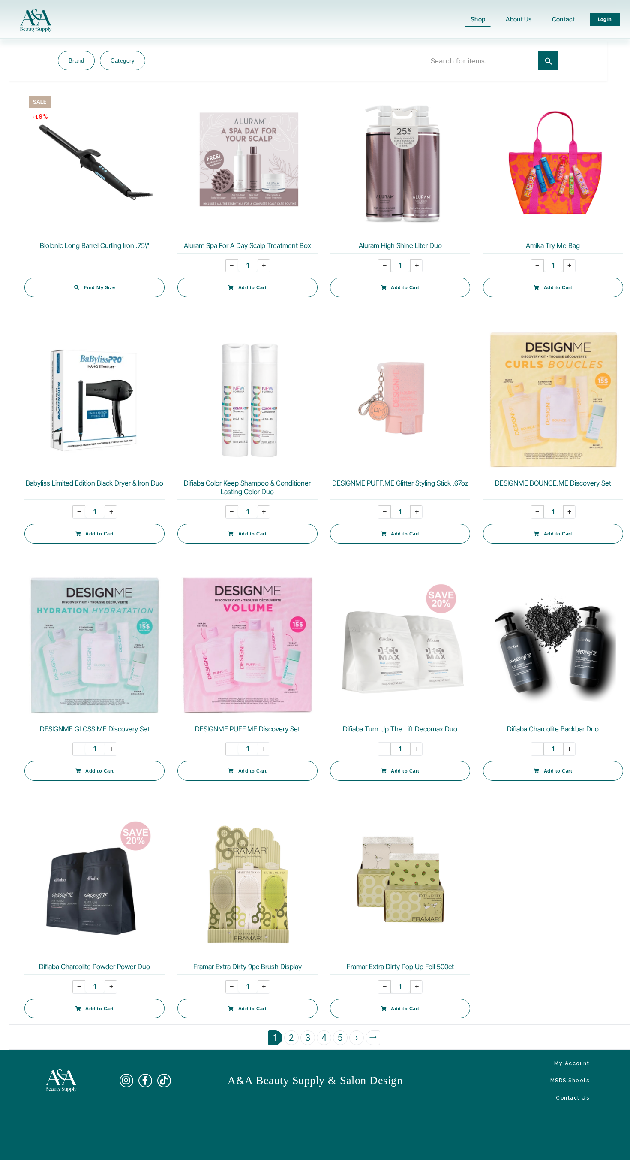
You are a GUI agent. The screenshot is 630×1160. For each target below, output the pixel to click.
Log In (605, 19)
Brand (76, 60)
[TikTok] (164, 1081)
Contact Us (572, 1098)
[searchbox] (480, 61)
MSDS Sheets (570, 1081)
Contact (563, 19)
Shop (478, 19)
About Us (518, 19)
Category (123, 60)
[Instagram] (126, 1081)
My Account (571, 1063)
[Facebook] (145, 1081)
